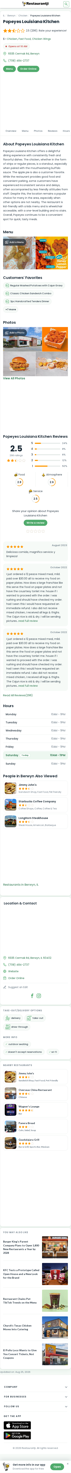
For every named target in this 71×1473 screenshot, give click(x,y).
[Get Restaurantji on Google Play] (17, 1435)
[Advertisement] (35, 99)
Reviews (52, 131)
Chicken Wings (41, 39)
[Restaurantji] (35, 4)
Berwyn (11, 15)
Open (57, 1467)
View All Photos (14, 378)
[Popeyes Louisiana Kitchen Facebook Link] (32, 996)
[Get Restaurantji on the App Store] (17, 1425)
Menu (9, 69)
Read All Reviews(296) (18, 695)
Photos (38, 131)
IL (4, 15)
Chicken (22, 15)
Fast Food (25, 39)
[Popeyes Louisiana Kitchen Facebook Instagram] (39, 996)
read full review (28, 621)
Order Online (28, 69)
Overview (10, 131)
